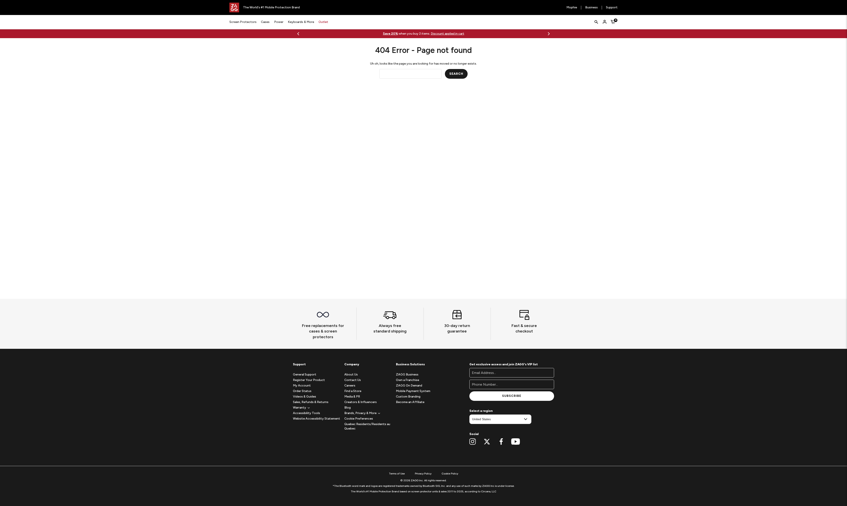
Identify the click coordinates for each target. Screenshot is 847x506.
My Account (302, 385)
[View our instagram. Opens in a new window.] (473, 441)
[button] (299, 407)
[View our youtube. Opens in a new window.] (516, 441)
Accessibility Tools (306, 413)
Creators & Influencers (360, 402)
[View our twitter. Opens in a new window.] (487, 441)
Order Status (302, 391)
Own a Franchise (407, 380)
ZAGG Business (407, 374)
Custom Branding (408, 396)
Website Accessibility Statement (316, 418)
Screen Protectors (243, 22)
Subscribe (511, 396)
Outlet (323, 22)
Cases (265, 22)
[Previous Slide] (298, 33)
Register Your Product (309, 380)
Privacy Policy (423, 473)
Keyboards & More (301, 22)
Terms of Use (397, 473)
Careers (349, 385)
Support (612, 7)
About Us (351, 374)
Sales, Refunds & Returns (310, 402)
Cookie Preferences (358, 418)
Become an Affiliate (410, 402)
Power (278, 22)
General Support (304, 374)
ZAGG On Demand (409, 385)
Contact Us (352, 380)
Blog (347, 407)
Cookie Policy (450, 473)
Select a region (481, 411)
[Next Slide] (548, 33)
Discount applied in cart (447, 33)
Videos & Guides (304, 396)
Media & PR (352, 396)
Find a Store (352, 391)
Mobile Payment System (413, 391)
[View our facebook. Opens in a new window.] (501, 441)
